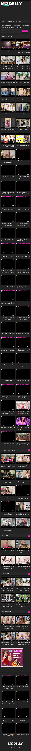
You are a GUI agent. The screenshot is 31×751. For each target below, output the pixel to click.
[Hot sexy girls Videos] (13, 4)
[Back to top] (26, 746)
